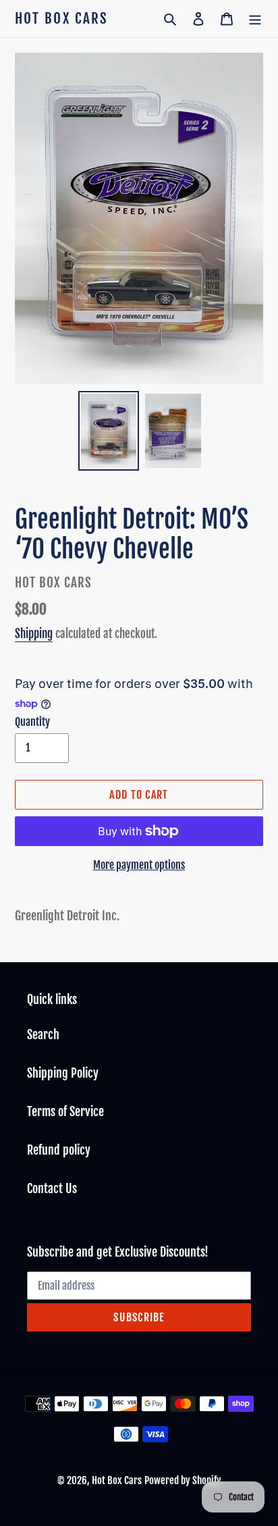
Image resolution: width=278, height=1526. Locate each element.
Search (43, 1034)
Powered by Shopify (182, 1480)
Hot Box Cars (61, 18)
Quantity (32, 722)
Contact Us (52, 1188)
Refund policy (58, 1149)
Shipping (34, 634)
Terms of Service (65, 1111)
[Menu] (255, 18)
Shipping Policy (63, 1072)
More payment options (139, 865)
